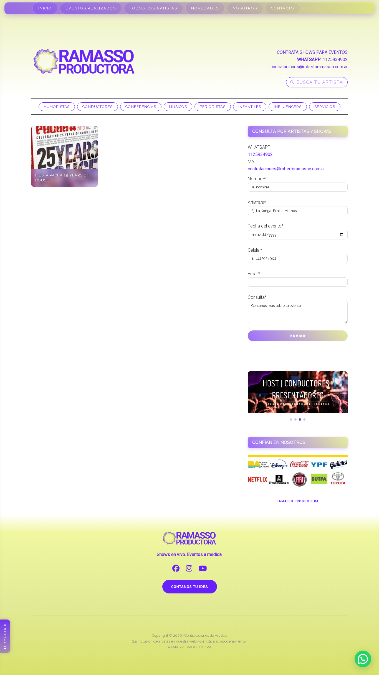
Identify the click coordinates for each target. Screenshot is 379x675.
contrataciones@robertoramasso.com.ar (309, 66)
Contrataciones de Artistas (206, 635)
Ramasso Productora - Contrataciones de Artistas (84, 61)
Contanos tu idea (189, 587)
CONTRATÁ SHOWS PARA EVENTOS (312, 52)
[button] (363, 659)
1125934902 (335, 59)
